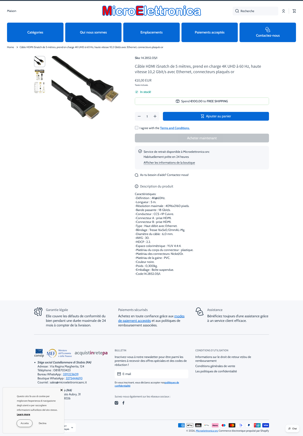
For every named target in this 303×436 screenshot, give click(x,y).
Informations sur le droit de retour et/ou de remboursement (223, 359)
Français (65, 429)
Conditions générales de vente (215, 366)
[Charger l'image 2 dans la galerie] (39, 74)
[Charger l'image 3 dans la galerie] (39, 87)
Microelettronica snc (207, 430)
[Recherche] (236, 11)
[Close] (61, 390)
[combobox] (255, 11)
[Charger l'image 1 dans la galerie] (39, 61)
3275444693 (74, 378)
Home (10, 47)
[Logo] (151, 11)
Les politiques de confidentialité (216, 371)
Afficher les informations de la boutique (169, 162)
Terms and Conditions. (175, 128)
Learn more (23, 414)
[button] (294, 11)
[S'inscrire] (184, 374)
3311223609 (71, 374)
